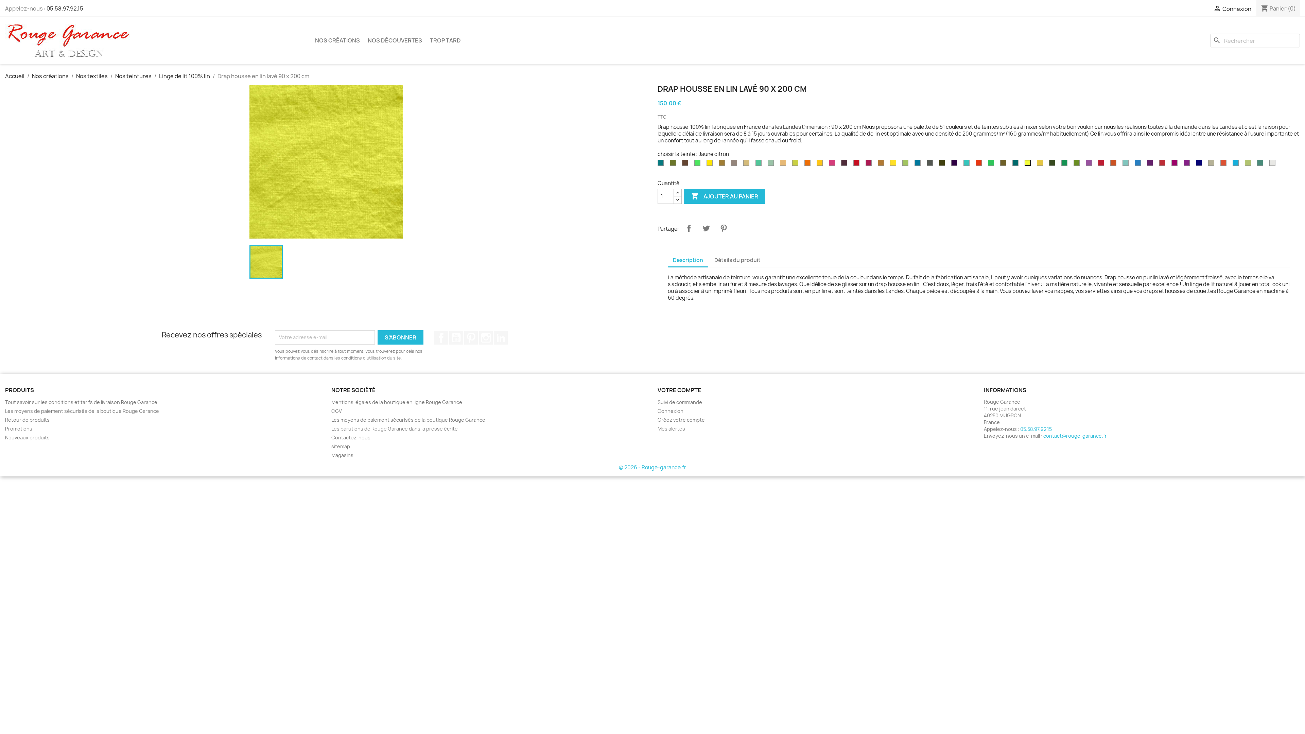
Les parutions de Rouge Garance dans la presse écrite (394, 428)
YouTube (456, 338)
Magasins (342, 455)
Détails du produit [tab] (737, 260)
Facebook (441, 338)
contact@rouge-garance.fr (1075, 436)
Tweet (706, 228)
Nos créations (337, 40)
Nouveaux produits (27, 437)
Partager (689, 228)
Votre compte (679, 390)
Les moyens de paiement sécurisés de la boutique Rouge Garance (82, 411)
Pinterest (723, 228)
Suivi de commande (680, 402)
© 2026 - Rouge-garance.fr (652, 467)
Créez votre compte (681, 420)
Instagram (486, 338)
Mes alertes (671, 428)
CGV (336, 411)
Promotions (18, 428)
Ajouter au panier (724, 196)
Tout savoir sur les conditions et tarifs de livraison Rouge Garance (81, 402)
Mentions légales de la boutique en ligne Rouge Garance (396, 402)
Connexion (670, 411)
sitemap (340, 446)
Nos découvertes (395, 40)
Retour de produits (27, 420)
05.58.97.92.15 (65, 8)
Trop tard (445, 40)
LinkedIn (501, 338)
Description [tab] (688, 260)
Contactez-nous (350, 437)
